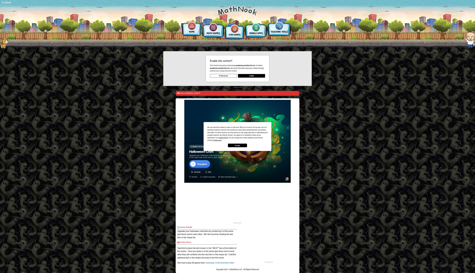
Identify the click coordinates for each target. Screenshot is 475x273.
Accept (237, 145)
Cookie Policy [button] (223, 137)
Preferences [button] (217, 140)
